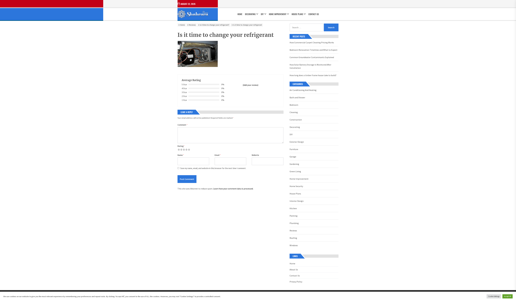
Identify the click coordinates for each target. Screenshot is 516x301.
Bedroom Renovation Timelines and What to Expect (313, 50)
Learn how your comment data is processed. (233, 188)
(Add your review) (250, 85)
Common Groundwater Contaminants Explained (312, 57)
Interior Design (297, 201)
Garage (293, 156)
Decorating (250, 14)
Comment (183, 125)
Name (181, 155)
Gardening (294, 164)
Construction (296, 119)
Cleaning (294, 112)
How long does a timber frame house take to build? (313, 75)
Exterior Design (297, 141)
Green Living (295, 171)
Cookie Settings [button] (493, 296)
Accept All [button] (507, 296)
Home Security (296, 186)
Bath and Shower (297, 97)
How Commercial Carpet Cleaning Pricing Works (312, 42)
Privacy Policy (296, 281)
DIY (262, 14)
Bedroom (294, 105)
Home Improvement (277, 14)
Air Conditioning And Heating (303, 90)
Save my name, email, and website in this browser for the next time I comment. (213, 168)
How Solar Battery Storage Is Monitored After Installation (310, 66)
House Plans (297, 14)
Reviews (293, 230)
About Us (294, 269)
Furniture (294, 149)
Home (239, 14)
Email (218, 155)
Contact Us (313, 14)
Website (255, 155)
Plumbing (294, 223)
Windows (294, 245)
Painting (294, 215)
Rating (181, 146)
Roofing (293, 238)
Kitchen (293, 208)
